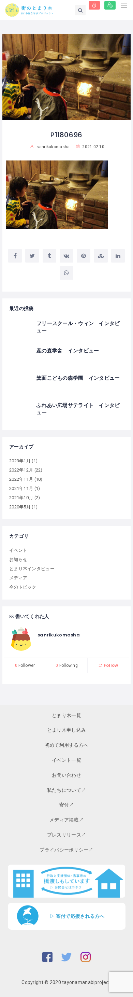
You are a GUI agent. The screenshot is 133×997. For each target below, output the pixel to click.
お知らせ (18, 559)
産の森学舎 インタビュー (67, 350)
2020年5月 (20, 506)
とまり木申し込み (66, 730)
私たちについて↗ (66, 790)
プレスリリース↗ (66, 835)
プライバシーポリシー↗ (66, 850)
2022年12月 (21, 470)
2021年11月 (21, 488)
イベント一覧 (66, 760)
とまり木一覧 (66, 715)
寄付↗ (66, 805)
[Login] (94, 5)
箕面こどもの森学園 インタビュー (78, 377)
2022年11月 (21, 479)
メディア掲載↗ (66, 820)
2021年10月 (21, 497)
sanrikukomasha (59, 635)
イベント (18, 550)
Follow (110, 665)
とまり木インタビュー (32, 568)
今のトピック (22, 587)
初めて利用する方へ (67, 745)
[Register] (110, 5)
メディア (18, 577)
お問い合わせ (66, 775)
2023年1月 (20, 460)
